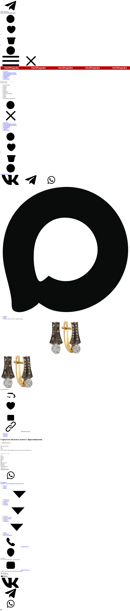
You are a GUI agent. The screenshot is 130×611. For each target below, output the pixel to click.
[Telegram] (11, 10)
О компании (6, 501)
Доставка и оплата (7, 517)
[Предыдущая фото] (65, 321)
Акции (4, 487)
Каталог (5, 485)
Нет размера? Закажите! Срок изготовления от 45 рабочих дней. (12, 483)
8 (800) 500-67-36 (4, 11)
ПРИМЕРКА (6, 76)
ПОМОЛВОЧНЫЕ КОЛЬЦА (10, 74)
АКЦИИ (5, 77)
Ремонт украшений (7, 535)
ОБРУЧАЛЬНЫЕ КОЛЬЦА (9, 72)
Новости (5, 502)
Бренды (5, 488)
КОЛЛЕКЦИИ (6, 75)
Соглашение (6, 521)
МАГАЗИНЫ (6, 79)
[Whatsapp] (51, 184)
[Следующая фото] (65, 355)
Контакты (5, 503)
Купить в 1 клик (4, 469)
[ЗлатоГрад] (8, 13)
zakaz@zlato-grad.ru (25, 570)
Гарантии (5, 519)
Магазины (5, 504)
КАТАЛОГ (5, 71)
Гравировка (6, 533)
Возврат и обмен (7, 518)
